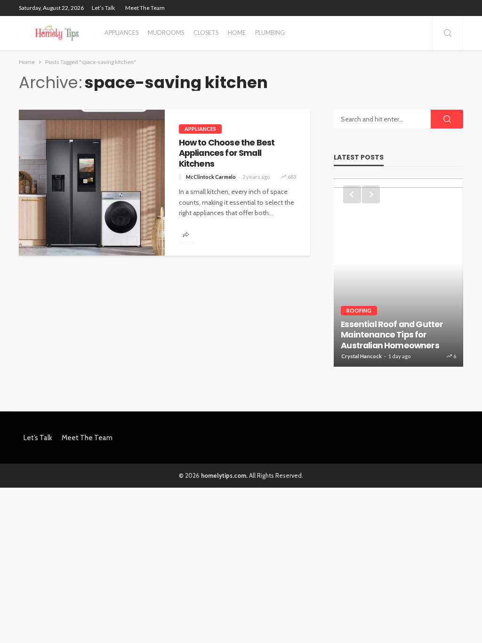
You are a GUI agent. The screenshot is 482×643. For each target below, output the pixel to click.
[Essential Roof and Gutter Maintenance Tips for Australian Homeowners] (398, 272)
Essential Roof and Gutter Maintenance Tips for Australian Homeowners (392, 335)
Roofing (358, 310)
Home (237, 32)
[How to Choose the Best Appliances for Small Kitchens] (92, 183)
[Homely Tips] (57, 33)
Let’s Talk (103, 7)
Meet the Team (145, 7)
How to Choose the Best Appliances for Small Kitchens (227, 153)
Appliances (121, 32)
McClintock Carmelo (211, 177)
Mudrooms (166, 32)
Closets (205, 32)
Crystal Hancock (361, 356)
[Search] (448, 33)
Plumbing (270, 32)
